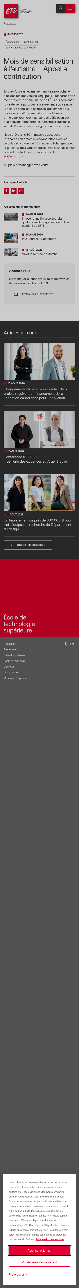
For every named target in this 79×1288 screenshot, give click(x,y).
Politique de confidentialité (50, 1239)
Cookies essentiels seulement (39, 1262)
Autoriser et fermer (39, 1250)
